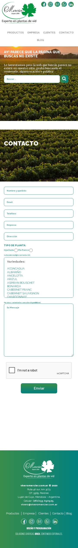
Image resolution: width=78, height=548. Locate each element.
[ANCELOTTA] (39, 275)
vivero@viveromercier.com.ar (39, 504)
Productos (15, 32)
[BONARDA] (39, 286)
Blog (40, 40)
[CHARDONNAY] (39, 297)
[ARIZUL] (39, 279)
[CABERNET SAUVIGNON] (39, 293)
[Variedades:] (39, 261)
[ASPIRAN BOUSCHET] (39, 283)
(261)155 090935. (43, 500)
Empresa (34, 32)
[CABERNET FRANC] (39, 289)
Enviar (39, 388)
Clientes (49, 32)
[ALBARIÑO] (39, 272)
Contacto (66, 32)
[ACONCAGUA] (39, 268)
